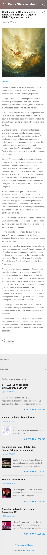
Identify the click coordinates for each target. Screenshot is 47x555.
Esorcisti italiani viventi (14, 479)
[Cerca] (43, 5)
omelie (11, 341)
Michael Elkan (30, 550)
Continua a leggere (34, 409)
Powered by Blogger (25, 545)
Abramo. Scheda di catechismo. (18, 417)
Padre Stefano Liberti (22, 4)
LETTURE (6, 81)
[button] (43, 13)
